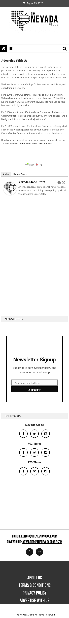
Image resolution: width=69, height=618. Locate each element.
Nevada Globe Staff (31, 182)
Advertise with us (34, 601)
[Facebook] (59, 183)
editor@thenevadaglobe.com (39, 536)
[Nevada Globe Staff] (10, 188)
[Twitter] (63, 183)
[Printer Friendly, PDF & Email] (34, 164)
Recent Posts (20, 174)
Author (6, 174)
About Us (34, 578)
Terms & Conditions (35, 585)
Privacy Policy (35, 593)
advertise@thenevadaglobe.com (35, 143)
